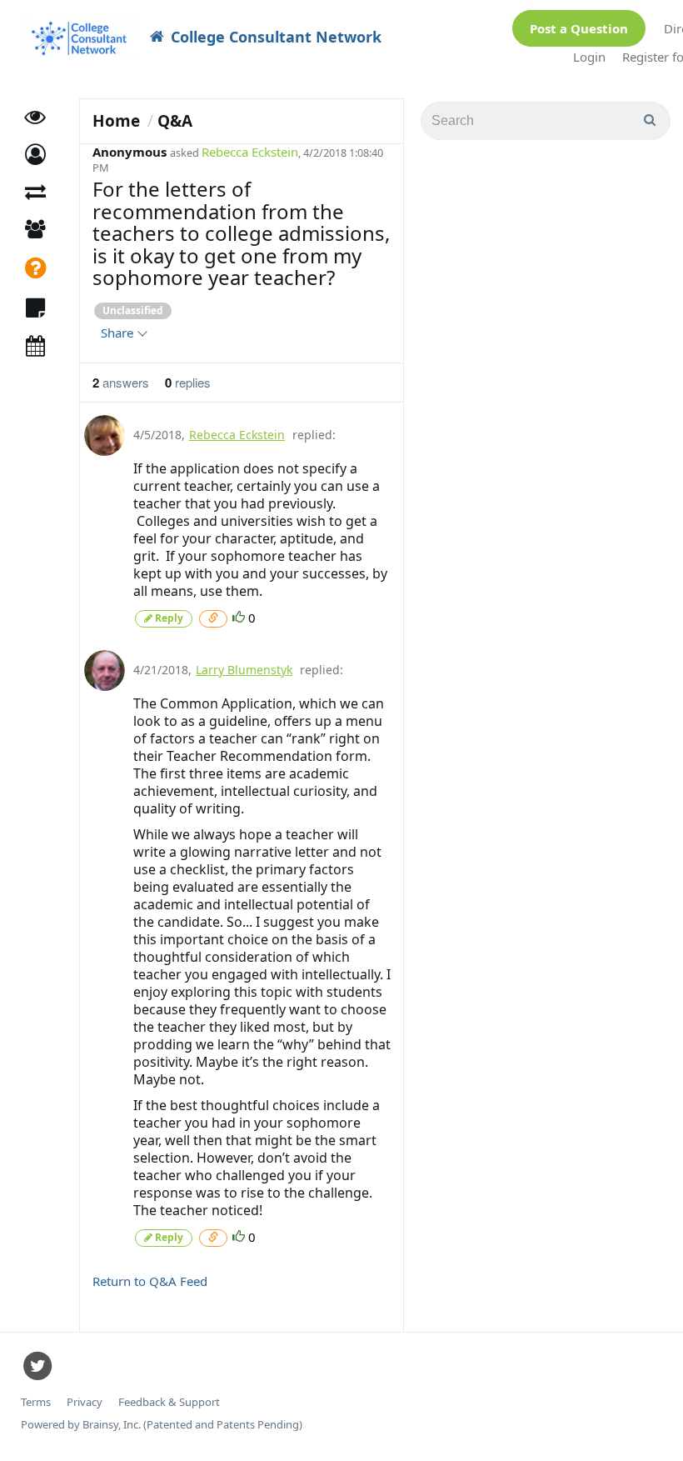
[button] (35, 154)
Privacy (84, 1402)
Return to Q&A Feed (149, 1281)
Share (119, 332)
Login (589, 56)
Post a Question (579, 28)
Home (116, 121)
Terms (36, 1402)
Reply (167, 618)
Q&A (174, 121)
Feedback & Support (169, 1402)
